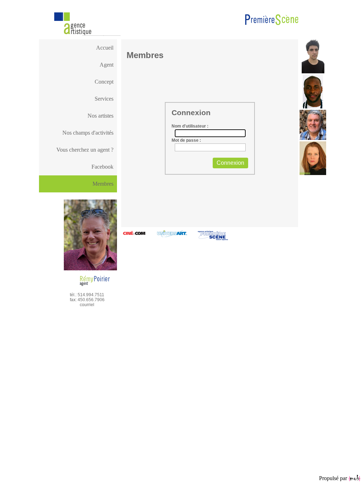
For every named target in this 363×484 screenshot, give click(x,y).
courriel (87, 304)
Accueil (104, 48)
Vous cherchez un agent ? (84, 150)
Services (104, 99)
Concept (104, 82)
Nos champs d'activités (87, 133)
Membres (103, 184)
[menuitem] (78, 47)
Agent (106, 65)
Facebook (102, 167)
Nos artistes (100, 116)
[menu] (78, 107)
